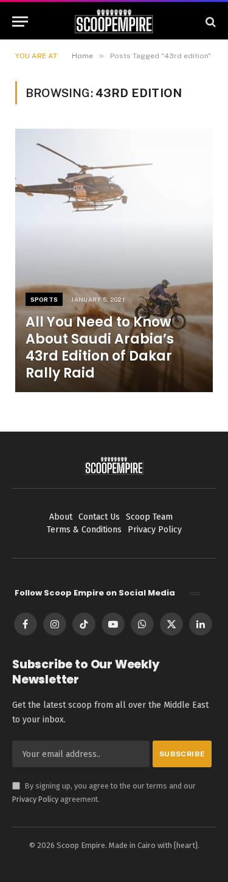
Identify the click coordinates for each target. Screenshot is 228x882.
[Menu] (20, 21)
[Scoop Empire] (114, 21)
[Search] (209, 21)
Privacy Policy (35, 799)
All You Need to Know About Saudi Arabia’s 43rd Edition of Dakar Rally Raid (100, 347)
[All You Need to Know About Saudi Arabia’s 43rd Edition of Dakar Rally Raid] (114, 260)
